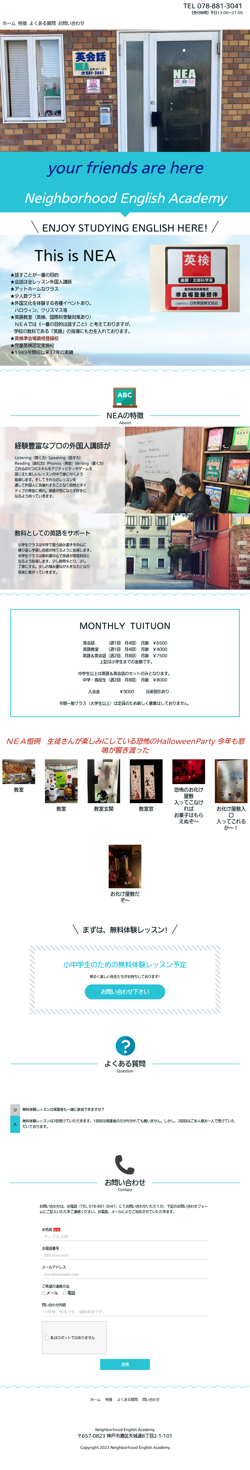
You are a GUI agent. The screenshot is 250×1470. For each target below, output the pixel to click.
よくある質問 (42, 23)
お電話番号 (50, 1248)
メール (52, 1293)
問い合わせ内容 (54, 1305)
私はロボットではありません (73, 1337)
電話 (71, 1293)
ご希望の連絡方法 (55, 1286)
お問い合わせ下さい (125, 991)
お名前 (47, 1229)
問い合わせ (151, 1399)
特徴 (22, 23)
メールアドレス (54, 1267)
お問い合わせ (71, 23)
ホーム (9, 23)
